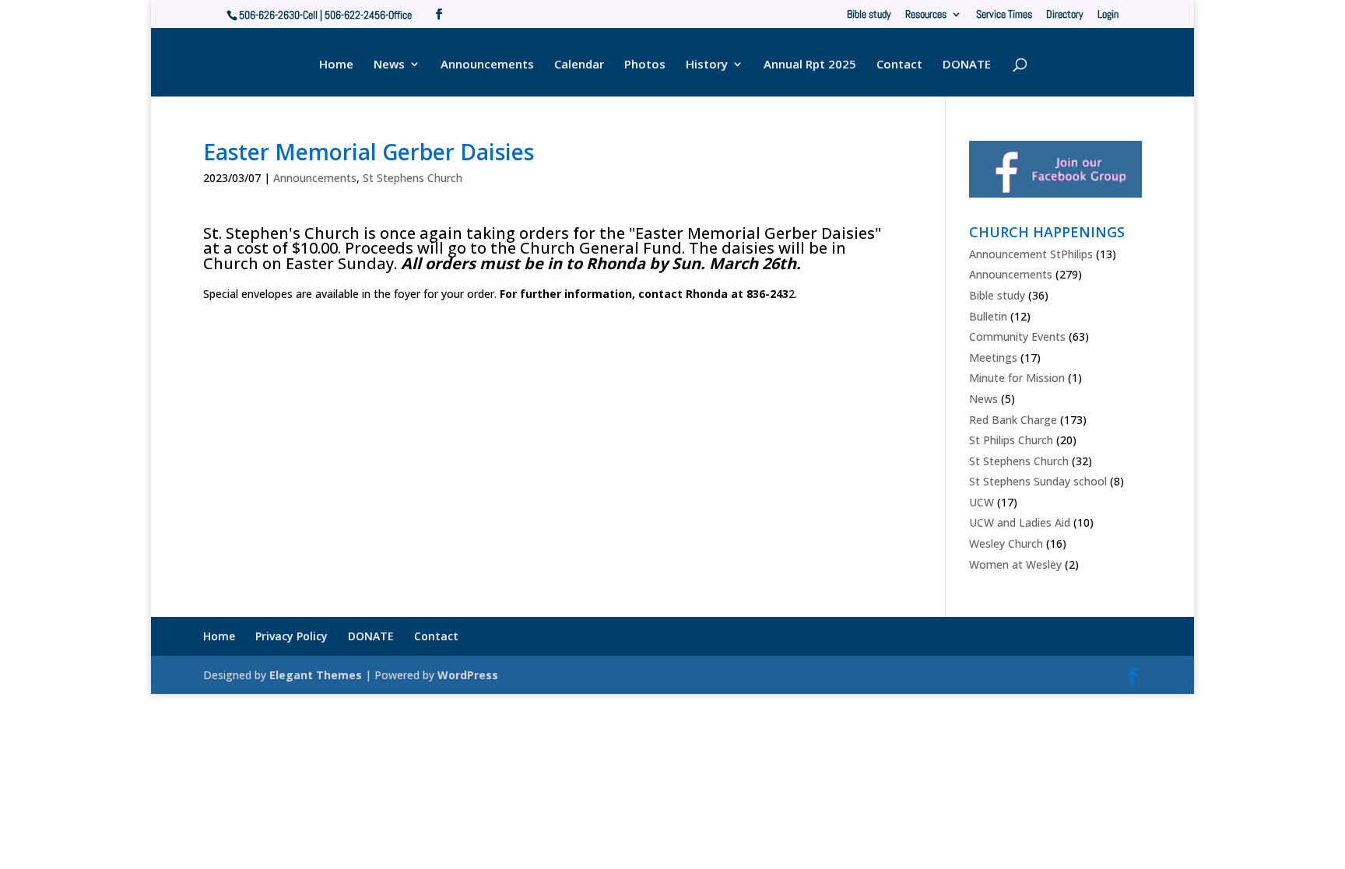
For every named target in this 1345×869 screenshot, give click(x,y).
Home (336, 65)
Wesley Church (1006, 543)
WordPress (467, 675)
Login (1107, 15)
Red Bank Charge (1013, 419)
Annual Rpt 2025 (810, 65)
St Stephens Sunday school (1038, 481)
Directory (1064, 15)
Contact (899, 65)
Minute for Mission (1017, 377)
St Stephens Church (412, 177)
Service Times (1004, 15)
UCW (981, 502)
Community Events (1017, 336)
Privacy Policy (291, 636)
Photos (644, 65)
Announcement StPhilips (1031, 254)
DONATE (967, 65)
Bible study (869, 15)
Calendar (579, 65)
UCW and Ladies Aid (1019, 522)
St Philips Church (1011, 440)
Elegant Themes (315, 675)
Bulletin (988, 316)
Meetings (993, 357)
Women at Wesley (1015, 564)
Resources (925, 15)
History (707, 65)
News (389, 65)
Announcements (487, 65)
